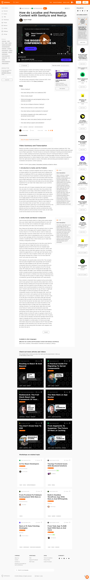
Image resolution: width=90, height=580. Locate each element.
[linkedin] (78, 11)
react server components (35, 547)
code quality (4, 52)
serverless (26, 447)
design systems (5, 63)
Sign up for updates (83, 252)
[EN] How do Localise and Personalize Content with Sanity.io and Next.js (39, 341)
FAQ (51, 2)
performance (58, 447)
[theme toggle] (73, 2)
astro (30, 447)
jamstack (25, 126)
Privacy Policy (47, 559)
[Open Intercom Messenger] (87, 577)
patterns (29, 385)
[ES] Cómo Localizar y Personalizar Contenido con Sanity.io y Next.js (37, 343)
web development (5, 46)
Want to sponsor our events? (82, 68)
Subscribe (7, 79)
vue (3, 43)
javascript (4, 41)
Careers (16, 559)
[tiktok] (85, 11)
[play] (44, 39)
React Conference (38, 81)
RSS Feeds (31, 561)
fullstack (10, 52)
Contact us (17, 561)
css (9, 57)
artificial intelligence (31, 484)
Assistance (32, 555)
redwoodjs (33, 416)
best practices (5, 50)
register (27, 139)
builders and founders (56, 416)
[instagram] (82, 11)
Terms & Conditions (48, 558)
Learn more (66, 59)
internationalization (39, 126)
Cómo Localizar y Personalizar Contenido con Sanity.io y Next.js (43, 164)
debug (53, 484)
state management (6, 61)
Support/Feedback (57, 2)
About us (17, 558)
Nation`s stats (66, 2)
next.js (21, 126)
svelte (6, 43)
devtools (57, 547)
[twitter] (80, 11)
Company (17, 555)
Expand (46, 332)
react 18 (57, 385)
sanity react (31, 126)
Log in (78, 2)
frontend (64, 447)
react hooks (4, 57)
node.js (10, 50)
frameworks (22, 416)
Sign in (22, 139)
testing (3, 59)
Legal (45, 555)
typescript (4, 48)
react (21, 385)
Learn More (30, 48)
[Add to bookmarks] (41, 361)
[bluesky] (87, 11)
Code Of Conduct (48, 561)
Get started (62, 88)
